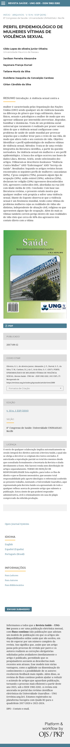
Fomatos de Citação (19, 388)
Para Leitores (11, 575)
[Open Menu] (3, 3)
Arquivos (18, 14)
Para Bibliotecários (14, 585)
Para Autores (11, 580)
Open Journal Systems (17, 523)
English (9, 544)
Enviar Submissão (18, 609)
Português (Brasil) (14, 554)
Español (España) (14, 549)
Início (6, 14)
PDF (10, 325)
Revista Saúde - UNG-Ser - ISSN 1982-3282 (34, 3)
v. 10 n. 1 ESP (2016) (36, 14)
